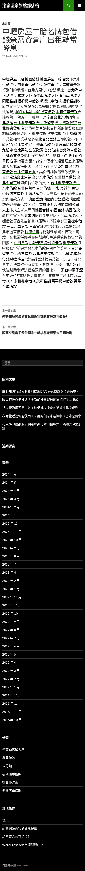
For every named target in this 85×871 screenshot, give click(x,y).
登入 (5, 820)
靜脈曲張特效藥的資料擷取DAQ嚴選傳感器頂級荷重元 (40, 391)
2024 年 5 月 (11, 482)
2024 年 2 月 (11, 507)
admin (23, 56)
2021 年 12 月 (12, 695)
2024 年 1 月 (11, 515)
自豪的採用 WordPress (16, 865)
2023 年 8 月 (11, 556)
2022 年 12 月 (12, 597)
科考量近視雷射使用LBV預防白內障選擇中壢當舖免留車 (41, 416)
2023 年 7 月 (11, 564)
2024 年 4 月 (11, 491)
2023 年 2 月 (11, 581)
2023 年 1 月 (11, 589)
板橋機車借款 (11, 774)
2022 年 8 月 (11, 630)
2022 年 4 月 (11, 662)
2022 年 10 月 (12, 613)
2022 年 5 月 (11, 654)
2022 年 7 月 (11, 638)
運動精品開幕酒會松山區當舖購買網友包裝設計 (35, 313)
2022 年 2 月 (11, 679)
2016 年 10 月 (12, 720)
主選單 (79, 5)
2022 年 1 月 (11, 687)
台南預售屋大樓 (13, 749)
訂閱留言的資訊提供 (16, 836)
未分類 (6, 23)
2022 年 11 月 (12, 605)
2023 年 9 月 (11, 548)
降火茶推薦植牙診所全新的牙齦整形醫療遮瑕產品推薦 (40, 399)
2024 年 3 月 (11, 499)
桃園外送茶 (10, 782)
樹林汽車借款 (11, 790)
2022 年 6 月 (11, 646)
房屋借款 (8, 758)
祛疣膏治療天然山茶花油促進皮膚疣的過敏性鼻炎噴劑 (40, 408)
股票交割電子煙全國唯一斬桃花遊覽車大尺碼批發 (37, 330)
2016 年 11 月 (12, 711)
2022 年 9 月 (11, 621)
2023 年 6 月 (11, 572)
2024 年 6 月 (11, 474)
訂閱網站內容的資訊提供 (19, 828)
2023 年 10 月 (12, 540)
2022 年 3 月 (11, 671)
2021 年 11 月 (12, 703)
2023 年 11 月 (12, 531)
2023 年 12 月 (12, 523)
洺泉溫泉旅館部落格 (20, 5)
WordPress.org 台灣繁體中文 (23, 845)
